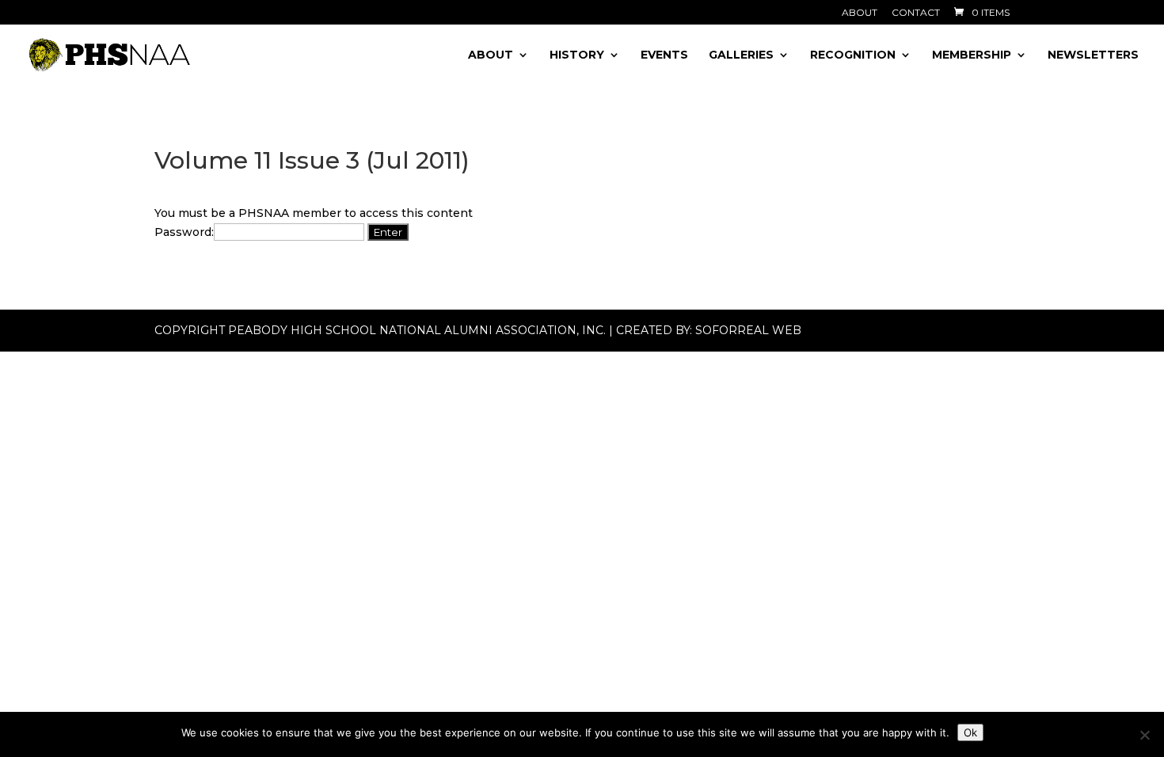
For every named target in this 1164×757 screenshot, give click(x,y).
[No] (1144, 735)
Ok (970, 732)
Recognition (853, 55)
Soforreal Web (748, 330)
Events (664, 55)
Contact (916, 13)
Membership (971, 55)
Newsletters (1093, 55)
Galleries (741, 55)
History (577, 55)
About (859, 13)
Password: (184, 232)
